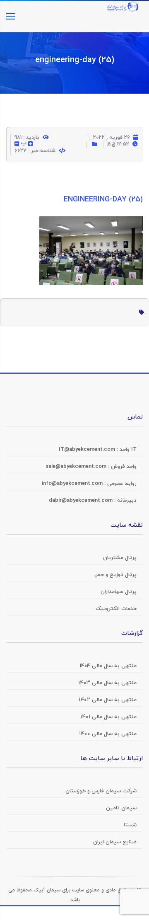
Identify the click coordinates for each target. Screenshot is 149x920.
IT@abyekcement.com (88, 449)
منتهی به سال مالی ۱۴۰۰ (108, 734)
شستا (130, 825)
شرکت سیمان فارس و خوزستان (101, 791)
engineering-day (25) (74, 60)
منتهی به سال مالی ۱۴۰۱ (108, 717)
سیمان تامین (121, 808)
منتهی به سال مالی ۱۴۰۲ (108, 700)
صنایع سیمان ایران (115, 842)
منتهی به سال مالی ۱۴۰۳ (107, 683)
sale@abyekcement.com (77, 466)
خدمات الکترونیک (116, 609)
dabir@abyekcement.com (81, 500)
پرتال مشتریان (120, 558)
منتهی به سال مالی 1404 (108, 666)
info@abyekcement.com (73, 483)
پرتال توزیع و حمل (115, 575)
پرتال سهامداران (119, 592)
